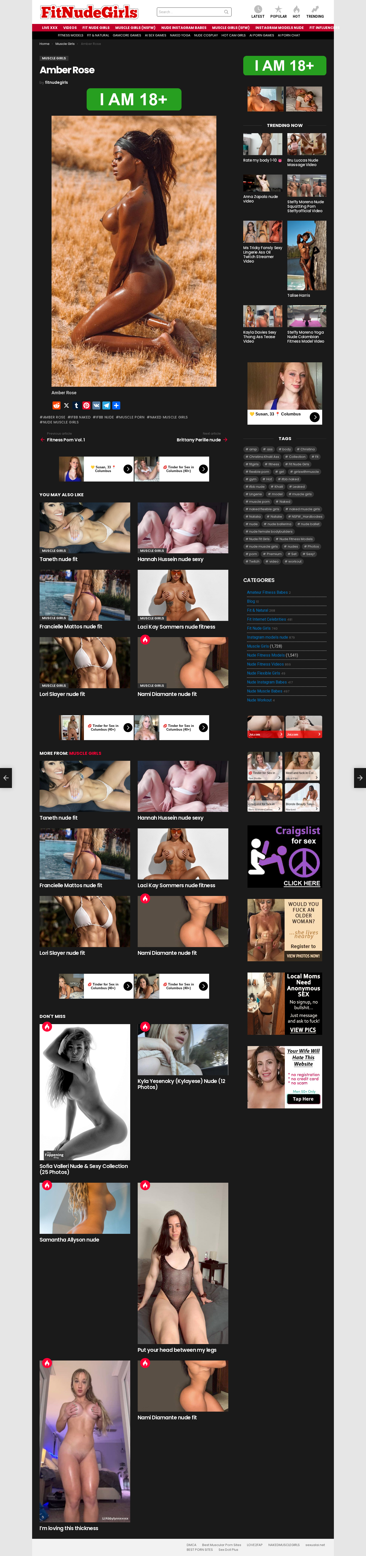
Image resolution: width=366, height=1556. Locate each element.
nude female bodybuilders (271, 531)
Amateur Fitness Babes (269, 592)
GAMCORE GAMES (127, 35)
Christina (308, 449)
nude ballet (310, 524)
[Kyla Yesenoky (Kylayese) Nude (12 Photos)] (183, 1049)
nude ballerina (279, 524)
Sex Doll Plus (228, 1550)
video (274, 561)
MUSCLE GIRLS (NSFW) (135, 27)
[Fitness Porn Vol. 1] (6, 778)
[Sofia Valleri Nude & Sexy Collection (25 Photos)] (85, 1092)
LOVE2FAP (255, 1545)
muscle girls (302, 494)
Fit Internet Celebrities (269, 619)
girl (281, 471)
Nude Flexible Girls (266, 673)
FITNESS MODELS (70, 35)
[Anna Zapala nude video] (262, 183)
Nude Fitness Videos (269, 664)
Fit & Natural (261, 610)
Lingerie (255, 494)
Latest (258, 16)
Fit (316, 456)
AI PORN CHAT (289, 35)
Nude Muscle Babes (268, 691)
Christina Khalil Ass (264, 456)
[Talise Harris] (306, 255)
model (277, 494)
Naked (285, 501)
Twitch (254, 561)
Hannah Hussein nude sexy (170, 559)
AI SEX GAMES (155, 35)
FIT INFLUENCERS (324, 27)
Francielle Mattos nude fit (71, 626)
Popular (278, 16)
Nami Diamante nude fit (167, 694)
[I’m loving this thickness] (85, 1441)
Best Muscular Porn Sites (221, 1545)
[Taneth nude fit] (85, 528)
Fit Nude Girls (299, 464)
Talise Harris (298, 295)
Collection (297, 456)
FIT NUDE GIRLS (96, 27)
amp (253, 449)
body (286, 449)
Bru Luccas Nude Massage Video (302, 162)
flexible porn (259, 471)
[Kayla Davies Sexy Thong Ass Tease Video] (262, 316)
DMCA (191, 1545)
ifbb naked (81, 417)
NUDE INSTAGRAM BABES (183, 27)
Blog (253, 601)
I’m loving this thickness (69, 1528)
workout (295, 561)
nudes (293, 546)
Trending (315, 16)
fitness (274, 464)
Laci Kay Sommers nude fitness (176, 626)
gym (252, 479)
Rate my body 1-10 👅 (262, 160)
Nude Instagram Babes (270, 682)
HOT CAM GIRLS (234, 35)
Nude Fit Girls (259, 539)
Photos (313, 546)
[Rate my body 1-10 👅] (262, 144)
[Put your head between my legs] (183, 1263)
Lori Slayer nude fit (62, 694)
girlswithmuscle (306, 471)
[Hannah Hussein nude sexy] (183, 528)
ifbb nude (105, 417)
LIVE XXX (50, 27)
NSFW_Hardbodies (307, 516)
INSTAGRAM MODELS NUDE (279, 27)
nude (253, 524)
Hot (296, 16)
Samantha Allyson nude (69, 1239)
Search (226, 12)
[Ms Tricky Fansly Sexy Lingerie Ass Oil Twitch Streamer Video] (262, 232)
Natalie (276, 516)
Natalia (255, 516)
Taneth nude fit (58, 559)
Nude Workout (261, 700)
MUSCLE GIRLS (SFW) (231, 27)
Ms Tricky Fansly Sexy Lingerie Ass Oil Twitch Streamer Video (262, 254)
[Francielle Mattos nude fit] (85, 595)
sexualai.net (315, 1545)
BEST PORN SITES (200, 1550)
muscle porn (131, 417)
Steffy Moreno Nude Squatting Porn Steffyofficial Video (305, 206)
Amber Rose (54, 417)
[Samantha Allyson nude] (85, 1208)
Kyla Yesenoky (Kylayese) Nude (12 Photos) (181, 1084)
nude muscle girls (61, 422)
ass (270, 449)
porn (253, 554)
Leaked (299, 486)
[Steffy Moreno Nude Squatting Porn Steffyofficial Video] (306, 185)
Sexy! (310, 554)
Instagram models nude (271, 637)
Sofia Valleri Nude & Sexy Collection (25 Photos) (84, 1169)
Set (294, 554)
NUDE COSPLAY (206, 35)
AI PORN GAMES (261, 35)
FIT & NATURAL (98, 35)
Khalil (279, 486)
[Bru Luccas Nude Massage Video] (306, 144)
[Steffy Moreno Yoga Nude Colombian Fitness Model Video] (306, 316)
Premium (274, 554)
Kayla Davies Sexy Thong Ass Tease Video (259, 337)
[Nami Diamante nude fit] (183, 662)
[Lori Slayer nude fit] (85, 662)
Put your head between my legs (177, 1350)
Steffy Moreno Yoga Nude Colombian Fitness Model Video (305, 337)
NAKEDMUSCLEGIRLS (284, 1545)
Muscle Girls (54, 550)
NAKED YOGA (180, 35)
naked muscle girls (169, 417)
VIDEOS (70, 27)
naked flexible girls (264, 509)
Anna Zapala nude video (260, 199)
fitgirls (254, 464)
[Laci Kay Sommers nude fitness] (183, 595)
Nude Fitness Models (296, 539)
